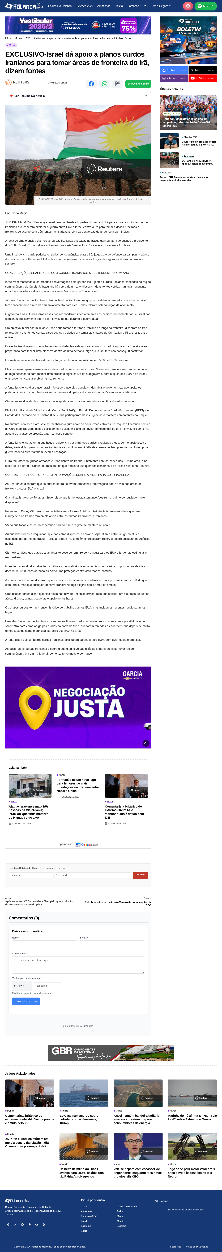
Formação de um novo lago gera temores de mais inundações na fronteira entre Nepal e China (78, 785)
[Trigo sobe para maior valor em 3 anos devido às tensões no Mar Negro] (192, 1147)
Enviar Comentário (26, 1001)
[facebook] (8, 1225)
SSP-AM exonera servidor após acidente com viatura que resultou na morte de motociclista (197, 162)
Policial (120, 1211)
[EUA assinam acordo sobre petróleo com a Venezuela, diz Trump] (84, 1093)
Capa (84, 1206)
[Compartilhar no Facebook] (91, 84)
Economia (86, 1225)
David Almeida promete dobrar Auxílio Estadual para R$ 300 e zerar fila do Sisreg (199, 143)
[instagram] (22, 1225)
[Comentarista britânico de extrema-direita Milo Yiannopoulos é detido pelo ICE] (126, 786)
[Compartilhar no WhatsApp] (104, 84)
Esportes (121, 1225)
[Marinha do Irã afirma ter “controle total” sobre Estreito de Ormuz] (192, 1093)
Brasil (84, 1221)
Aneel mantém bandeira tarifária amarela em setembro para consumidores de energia (136, 1119)
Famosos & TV (88, 1216)
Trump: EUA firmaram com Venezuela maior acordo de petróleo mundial (184, 179)
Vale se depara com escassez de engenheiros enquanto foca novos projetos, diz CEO (138, 1172)
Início (8, 38)
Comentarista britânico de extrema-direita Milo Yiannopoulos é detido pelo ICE (124, 812)
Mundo (18, 38)
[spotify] (44, 1225)
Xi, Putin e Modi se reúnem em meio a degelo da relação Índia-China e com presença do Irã (27, 1142)
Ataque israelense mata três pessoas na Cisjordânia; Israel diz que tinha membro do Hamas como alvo (28, 812)
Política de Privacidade (196, 1246)
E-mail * (84, 937)
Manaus (121, 1216)
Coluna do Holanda (127, 1206)
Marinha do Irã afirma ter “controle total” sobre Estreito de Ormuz (192, 1117)
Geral (84, 1230)
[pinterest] (30, 1225)
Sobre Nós (175, 1246)
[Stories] (188, 6)
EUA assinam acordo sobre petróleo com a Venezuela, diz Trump (80, 1119)
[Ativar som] (146, 743)
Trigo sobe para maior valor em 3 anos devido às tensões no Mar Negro (191, 1172)
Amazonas (86, 1211)
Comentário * (19, 953)
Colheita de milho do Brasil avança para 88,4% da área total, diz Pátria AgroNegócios (82, 1172)
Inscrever (140, 874)
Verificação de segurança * (26, 978)
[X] (15, 1225)
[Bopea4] (24, 6)
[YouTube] (37, 1225)
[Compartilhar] (117, 84)
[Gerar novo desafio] (27, 986)
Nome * (16, 937)
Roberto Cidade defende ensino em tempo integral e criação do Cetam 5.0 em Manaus (186, 122)
